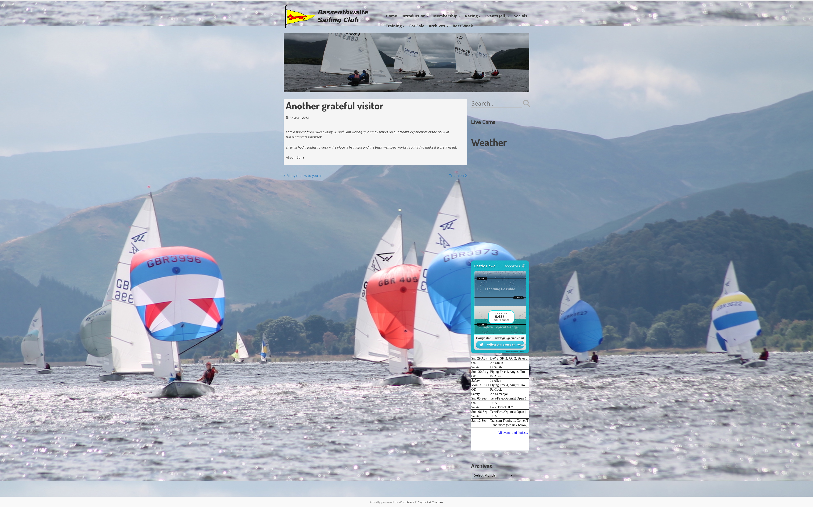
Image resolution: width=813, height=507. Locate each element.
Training (394, 25)
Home (391, 15)
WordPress (406, 502)
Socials (520, 15)
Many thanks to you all (304, 175)
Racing (471, 15)
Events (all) (495, 15)
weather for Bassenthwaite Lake (499, 258)
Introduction (413, 15)
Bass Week (463, 25)
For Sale (416, 25)
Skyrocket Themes (430, 502)
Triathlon (457, 175)
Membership (445, 15)
